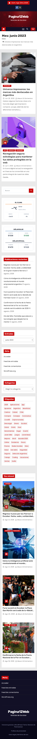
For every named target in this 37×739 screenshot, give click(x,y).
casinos (7, 412)
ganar (6, 427)
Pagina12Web (18, 17)
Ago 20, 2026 (10, 614)
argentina (16, 408)
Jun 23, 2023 (10, 98)
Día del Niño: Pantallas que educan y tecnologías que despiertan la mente (18, 319)
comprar (7, 416)
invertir (25, 431)
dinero (16, 423)
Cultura (7, 578)
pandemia (15, 442)
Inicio (4, 39)
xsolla (14, 461)
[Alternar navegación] (23, 29)
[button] (27, 29)
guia (19, 427)
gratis (13, 427)
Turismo (13, 625)
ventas (6, 461)
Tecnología (7, 86)
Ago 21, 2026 (10, 520)
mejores (7, 439)
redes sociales (17, 446)
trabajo (7, 457)
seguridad (23, 450)
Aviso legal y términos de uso (18, 735)
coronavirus (26, 416)
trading (15, 457)
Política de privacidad (18, 731)
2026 (6, 405)
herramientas (9, 431)
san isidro (14, 450)
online (6, 442)
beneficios (26, 408)
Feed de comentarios (12, 366)
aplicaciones (14, 405)
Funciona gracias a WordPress (12, 725)
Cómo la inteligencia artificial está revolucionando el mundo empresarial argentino (17, 281)
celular (14, 412)
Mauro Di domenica (25, 98)
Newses (30, 725)
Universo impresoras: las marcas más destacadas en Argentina (18, 92)
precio (23, 442)
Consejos (11, 150)
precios (7, 446)
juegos (17, 435)
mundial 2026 (23, 439)
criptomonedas (18, 420)
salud (6, 450)
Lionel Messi (26, 435)
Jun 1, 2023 (9, 166)
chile (21, 412)
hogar (19, 431)
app (23, 405)
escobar (24, 423)
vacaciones (24, 457)
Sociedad (7, 483)
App (5, 150)
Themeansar (18, 727)
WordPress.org (10, 371)
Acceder (7, 356)
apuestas (7, 408)
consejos (16, 416)
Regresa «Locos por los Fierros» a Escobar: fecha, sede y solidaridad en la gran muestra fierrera (17, 268)
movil (14, 439)
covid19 (7, 420)
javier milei (8, 435)
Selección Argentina (20, 454)
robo (26, 446)
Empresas (8, 531)
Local (6, 625)
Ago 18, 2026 (10, 661)
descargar (8, 423)
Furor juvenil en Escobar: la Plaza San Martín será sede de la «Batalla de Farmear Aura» (18, 295)
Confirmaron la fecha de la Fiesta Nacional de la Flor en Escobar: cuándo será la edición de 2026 (17, 305)
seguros (7, 454)
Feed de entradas (11, 361)
